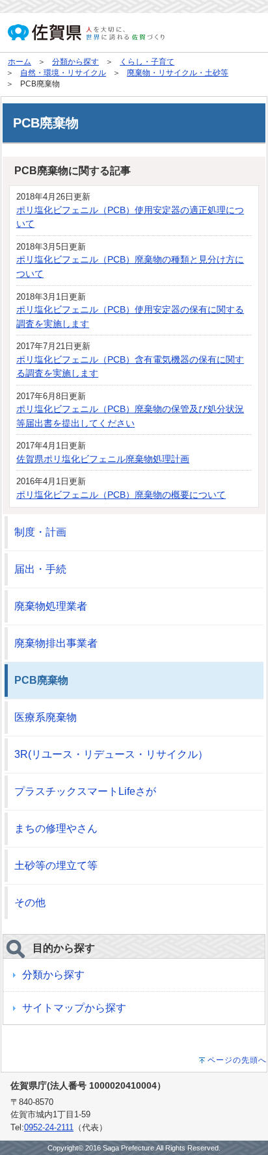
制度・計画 (40, 532)
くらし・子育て (147, 61)
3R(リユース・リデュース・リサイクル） (111, 754)
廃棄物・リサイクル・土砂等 (177, 72)
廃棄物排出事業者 (56, 643)
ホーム (19, 61)
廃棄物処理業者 (50, 606)
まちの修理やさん (56, 828)
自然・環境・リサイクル (63, 72)
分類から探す (75, 61)
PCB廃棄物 (41, 680)
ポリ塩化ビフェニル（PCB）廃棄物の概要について (121, 494)
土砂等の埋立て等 (56, 865)
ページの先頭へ (237, 1060)
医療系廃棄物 (45, 717)
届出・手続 (40, 569)
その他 (30, 902)
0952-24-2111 (49, 1127)
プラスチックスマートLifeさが (85, 791)
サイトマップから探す (74, 1007)
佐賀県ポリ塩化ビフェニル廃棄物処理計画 (102, 459)
